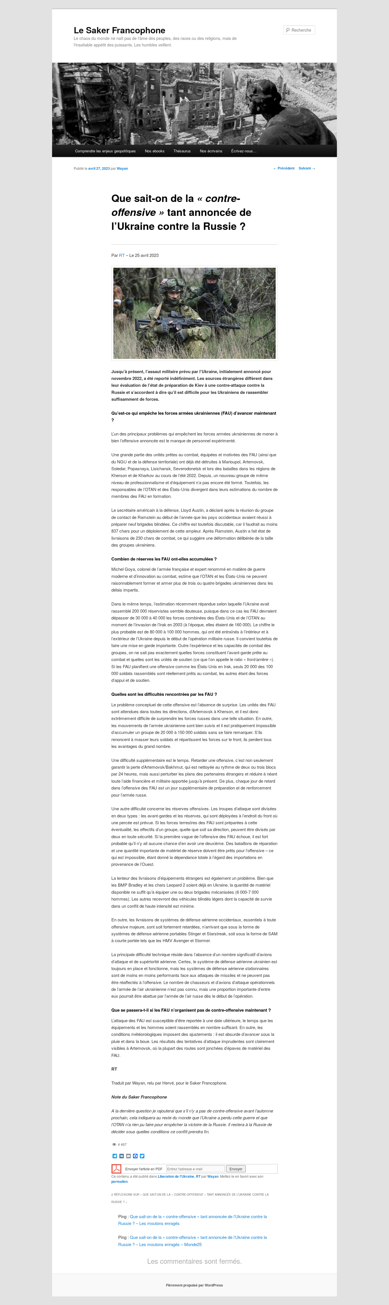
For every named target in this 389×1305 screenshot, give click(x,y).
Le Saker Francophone (119, 30)
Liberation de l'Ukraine (176, 1176)
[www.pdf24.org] (116, 1168)
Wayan (122, 168)
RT (122, 255)
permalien (119, 1181)
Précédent (283, 168)
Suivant (307, 168)
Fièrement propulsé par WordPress (194, 1285)
